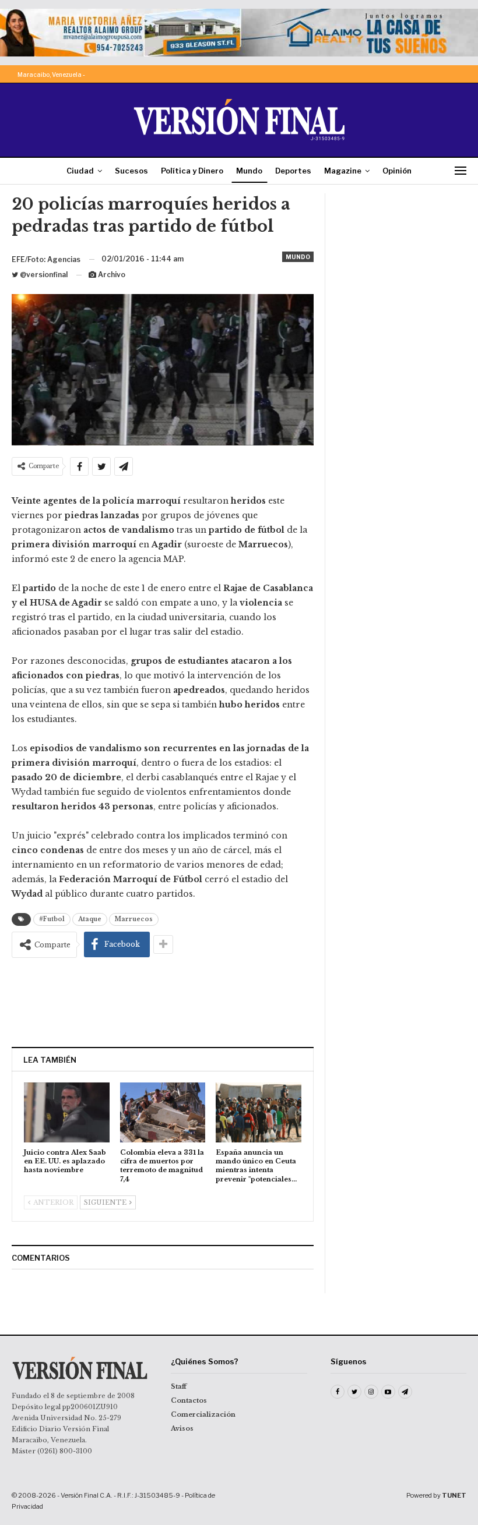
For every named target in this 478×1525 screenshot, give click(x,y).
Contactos (189, 1400)
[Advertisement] (162, 1002)
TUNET (454, 1495)
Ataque (89, 919)
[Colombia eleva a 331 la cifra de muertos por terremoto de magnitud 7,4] (163, 1112)
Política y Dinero (192, 170)
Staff (179, 1386)
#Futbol (52, 919)
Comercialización (203, 1414)
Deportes (293, 170)
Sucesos (131, 170)
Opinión (397, 170)
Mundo (249, 170)
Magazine (342, 170)
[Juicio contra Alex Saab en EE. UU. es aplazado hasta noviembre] (67, 1112)
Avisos (182, 1428)
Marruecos (134, 919)
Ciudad (80, 170)
